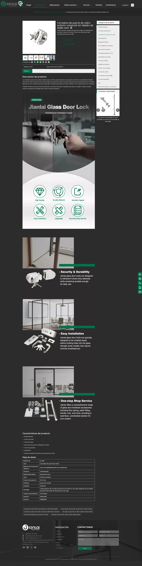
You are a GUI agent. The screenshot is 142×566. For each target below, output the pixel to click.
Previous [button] (98, 110)
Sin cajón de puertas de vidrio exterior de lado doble (77, 511)
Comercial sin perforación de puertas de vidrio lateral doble (41, 509)
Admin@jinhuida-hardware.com (33, 536)
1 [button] (105, 124)
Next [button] (117, 110)
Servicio (58, 542)
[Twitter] (31, 547)
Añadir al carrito (67, 44)
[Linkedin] (27, 547)
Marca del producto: (52, 67)
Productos (59, 534)
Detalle (36, 71)
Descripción (27, 71)
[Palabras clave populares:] (132, 5)
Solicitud (43, 71)
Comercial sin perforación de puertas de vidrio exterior (76, 509)
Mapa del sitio (93, 559)
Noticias (58, 545)
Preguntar (68, 40)
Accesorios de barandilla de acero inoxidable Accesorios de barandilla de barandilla (108, 119)
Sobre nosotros (60, 537)
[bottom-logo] (31, 527)
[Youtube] (35, 547)
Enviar (85, 548)
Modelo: (26, 67)
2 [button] (108, 124)
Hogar (58, 531)
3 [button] (110, 124)
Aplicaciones (59, 539)
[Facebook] (24, 547)
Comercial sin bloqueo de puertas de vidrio (36, 514)
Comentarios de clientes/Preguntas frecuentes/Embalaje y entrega (75, 71)
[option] (107, 107)
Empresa (51, 71)
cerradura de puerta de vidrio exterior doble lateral (65, 514)
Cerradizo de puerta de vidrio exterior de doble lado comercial (41, 511)
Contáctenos (59, 548)
